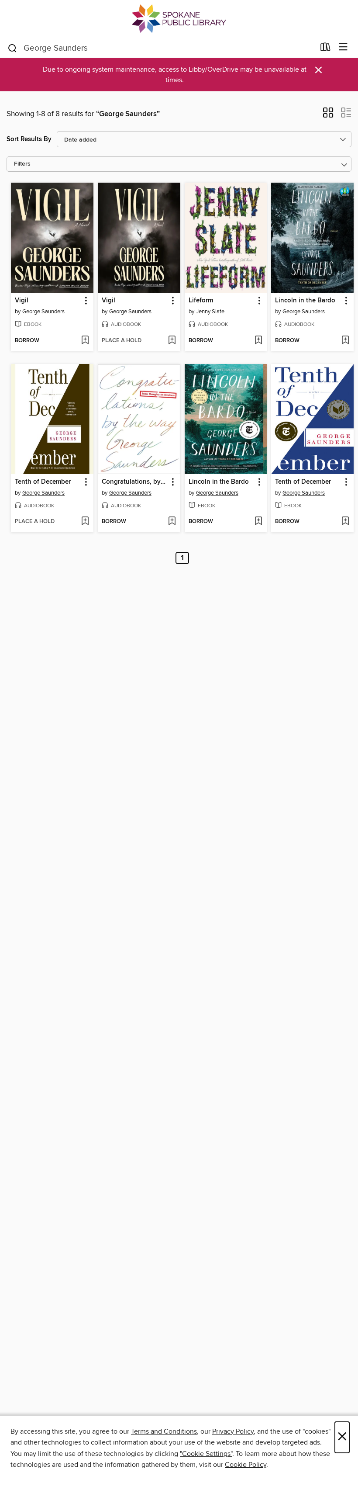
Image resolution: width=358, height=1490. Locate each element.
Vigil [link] (21, 301)
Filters (22, 164)
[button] (328, 115)
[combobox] (161, 48)
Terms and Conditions (164, 1431)
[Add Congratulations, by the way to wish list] (171, 521)
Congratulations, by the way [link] (135, 482)
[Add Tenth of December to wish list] (84, 521)
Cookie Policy (245, 1464)
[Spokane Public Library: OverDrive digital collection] (179, 18)
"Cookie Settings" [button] (206, 1453)
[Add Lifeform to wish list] (258, 341)
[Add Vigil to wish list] (84, 341)
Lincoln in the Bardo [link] (305, 301)
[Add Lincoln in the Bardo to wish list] (345, 341)
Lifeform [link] (201, 301)
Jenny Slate (210, 311)
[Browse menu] (343, 47)
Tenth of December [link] (43, 482)
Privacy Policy (233, 1431)
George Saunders (43, 311)
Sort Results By (29, 139)
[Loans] (325, 48)
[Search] (12, 48)
